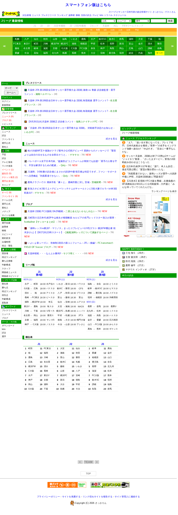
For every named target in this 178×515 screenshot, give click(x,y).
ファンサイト (8, 139)
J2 (41, 26)
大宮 (140, 39)
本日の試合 (127, 275)
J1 (34, 26)
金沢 (140, 43)
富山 (131, 43)
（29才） (141, 253)
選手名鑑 (6, 223)
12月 (128, 30)
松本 (102, 43)
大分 (93, 53)
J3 (48, 26)
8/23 (57, 33)
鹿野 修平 (130, 265)
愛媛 (17, 53)
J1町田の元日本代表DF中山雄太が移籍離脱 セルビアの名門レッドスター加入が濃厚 (71, 217)
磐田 (159, 43)
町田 (36, 43)
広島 (131, 48)
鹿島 (83, 39)
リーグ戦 (30, 265)
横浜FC (64, 43)
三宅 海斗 (130, 253)
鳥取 (112, 48)
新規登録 (6, 105)
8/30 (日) (91, 302)
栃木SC (103, 39)
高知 (36, 53)
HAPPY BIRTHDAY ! (133, 249)
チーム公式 (7, 200)
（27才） (141, 265)
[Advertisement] (88, 68)
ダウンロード (8, 325)
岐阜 (36, 48)
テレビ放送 (7, 162)
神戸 (102, 48)
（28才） (143, 257)
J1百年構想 (59, 26)
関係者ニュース (9, 272)
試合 (4, 135)
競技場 (5, 253)
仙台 (36, 39)
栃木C (112, 39)
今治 (26, 53)
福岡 (45, 53)
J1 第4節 (39, 273)
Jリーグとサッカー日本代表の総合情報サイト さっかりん (136, 12)
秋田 (45, 39)
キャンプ (6, 185)
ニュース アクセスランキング (141, 138)
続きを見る (111, 138)
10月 (112, 30)
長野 (112, 43)
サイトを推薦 (8, 215)
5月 (77, 30)
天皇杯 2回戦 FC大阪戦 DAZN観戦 (45, 211)
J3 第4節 (102, 273)
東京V (27, 43)
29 (119, 33)
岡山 (121, 48)
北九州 (55, 53)
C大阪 (74, 48)
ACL (116, 26)
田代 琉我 (130, 261)
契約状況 (6, 238)
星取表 (5, 303)
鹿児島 (112, 53)
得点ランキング (9, 257)
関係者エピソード (10, 276)
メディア (6, 211)
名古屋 (26, 48)
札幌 (17, 39)
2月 (57, 30)
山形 (55, 39)
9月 (105, 30)
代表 (140, 53)
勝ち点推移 (7, 261)
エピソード (7, 234)
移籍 (78, 15)
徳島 (159, 48)
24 (67, 33)
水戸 (93, 39)
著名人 (5, 147)
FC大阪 (83, 48)
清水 (150, 43)
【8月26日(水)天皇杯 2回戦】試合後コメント (51, 121)
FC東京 (17, 43)
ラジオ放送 (7, 166)
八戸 (26, 39)
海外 (150, 53)
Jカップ (94, 26)
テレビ (95, 15)
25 (78, 33)
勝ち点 (5, 287)
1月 (50, 30)
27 (99, 33)
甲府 (93, 43)
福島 (64, 39)
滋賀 (45, 48)
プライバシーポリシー (48, 496)
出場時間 (6, 242)
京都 (55, 48)
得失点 (5, 295)
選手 (4, 336)
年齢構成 (6, 265)
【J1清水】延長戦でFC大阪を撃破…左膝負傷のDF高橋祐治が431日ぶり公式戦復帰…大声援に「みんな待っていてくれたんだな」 (148, 184)
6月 (84, 30)
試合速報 (27, 15)
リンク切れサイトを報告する (97, 496)
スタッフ (6, 268)
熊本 (83, 53)
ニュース (36, 15)
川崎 (45, 43)
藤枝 (17, 48)
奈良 (93, 48)
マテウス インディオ (136, 269)
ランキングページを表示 (164, 191)
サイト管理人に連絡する (127, 496)
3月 (63, 30)
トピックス (7, 124)
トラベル (108, 15)
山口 (140, 48)
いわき (74, 39)
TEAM (88, 462)
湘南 (74, 43)
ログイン (6, 101)
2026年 (41, 30)
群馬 (121, 39)
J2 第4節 (70, 273)
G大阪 (64, 48)
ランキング (62, 15)
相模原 (83, 43)
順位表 (5, 284)
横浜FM (55, 43)
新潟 (121, 43)
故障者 (72, 15)
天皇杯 (106, 26)
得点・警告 (7, 246)
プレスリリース (48, 15)
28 (109, 33)
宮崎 (102, 53)
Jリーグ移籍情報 (130, 133)
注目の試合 (86, 15)
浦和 (131, 39)
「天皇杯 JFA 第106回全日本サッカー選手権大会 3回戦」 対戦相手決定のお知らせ (70, 128)
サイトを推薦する (71, 496)
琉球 (121, 53)
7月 (91, 30)
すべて (159, 53)
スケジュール (119, 15)
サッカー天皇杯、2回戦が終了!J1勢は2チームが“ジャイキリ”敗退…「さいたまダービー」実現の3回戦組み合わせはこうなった (148, 159)
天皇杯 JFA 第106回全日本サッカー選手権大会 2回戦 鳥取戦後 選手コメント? (68, 100)
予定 (137, 30)
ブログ (5, 318)
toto (101, 15)
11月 (120, 30)
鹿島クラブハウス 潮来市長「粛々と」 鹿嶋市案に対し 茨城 (58, 182)
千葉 (150, 39)
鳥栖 (64, 53)
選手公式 (6, 143)
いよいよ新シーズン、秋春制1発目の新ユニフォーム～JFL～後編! (61, 243)
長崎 (74, 53)
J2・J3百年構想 (78, 26)
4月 (70, 30)
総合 (131, 53)
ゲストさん (170, 12)
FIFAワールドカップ (132, 26)
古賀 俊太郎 (132, 257)
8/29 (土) (28, 279)
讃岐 (150, 48)
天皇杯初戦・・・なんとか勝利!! (44, 253)
